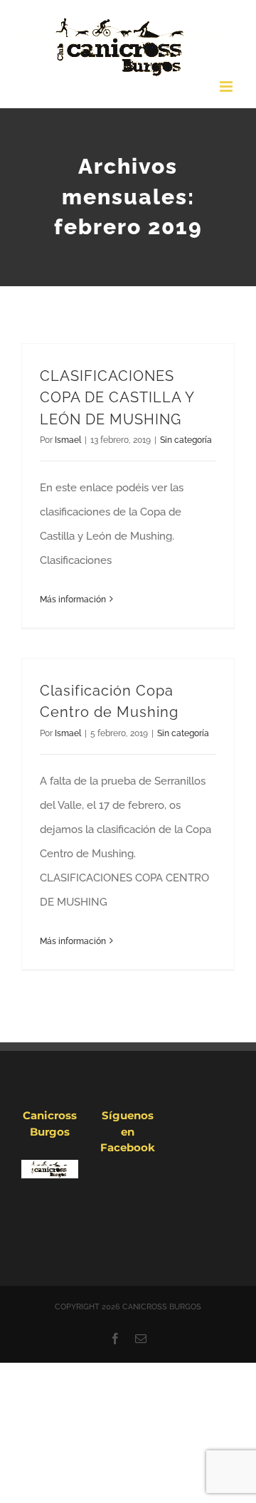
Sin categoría (186, 440)
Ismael (68, 440)
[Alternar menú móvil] (227, 86)
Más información (73, 599)
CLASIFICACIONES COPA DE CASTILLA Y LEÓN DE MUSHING (117, 397)
